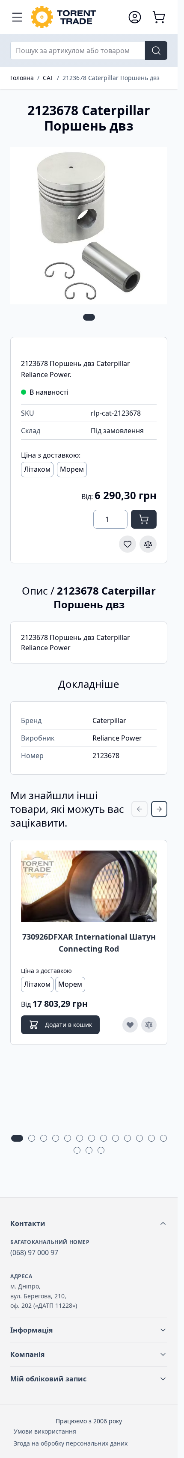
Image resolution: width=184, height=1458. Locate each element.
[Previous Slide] (139, 809)
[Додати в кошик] (144, 519)
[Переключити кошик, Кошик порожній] (158, 17)
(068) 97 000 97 (34, 1252)
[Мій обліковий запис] (134, 17)
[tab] (89, 317)
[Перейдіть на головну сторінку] (75, 17)
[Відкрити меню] (17, 17)
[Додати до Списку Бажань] (127, 544)
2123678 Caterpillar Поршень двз (111, 78)
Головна (22, 78)
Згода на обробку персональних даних (71, 1443)
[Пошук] (156, 50)
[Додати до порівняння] (148, 544)
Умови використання (45, 1431)
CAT (48, 78)
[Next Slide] (159, 809)
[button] (88, 1223)
